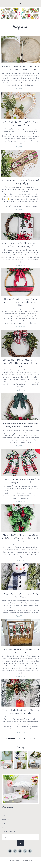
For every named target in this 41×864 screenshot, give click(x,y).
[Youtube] (10, 851)
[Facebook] (20, 851)
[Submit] (20, 843)
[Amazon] (25, 851)
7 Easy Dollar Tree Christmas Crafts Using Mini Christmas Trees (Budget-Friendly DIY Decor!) (20, 538)
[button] (20, 3)
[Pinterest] (30, 851)
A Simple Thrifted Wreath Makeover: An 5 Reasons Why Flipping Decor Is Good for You (20, 363)
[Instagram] (15, 851)
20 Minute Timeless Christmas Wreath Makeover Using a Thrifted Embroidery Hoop (20, 302)
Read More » (20, 89)
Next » (32, 739)
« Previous (10, 739)
